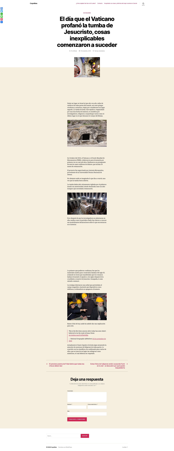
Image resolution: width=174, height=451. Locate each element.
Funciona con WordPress (65, 447)
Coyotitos (33, 3)
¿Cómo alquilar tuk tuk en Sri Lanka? (86, 3)
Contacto (99, 3)
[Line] (1, 16)
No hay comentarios (100, 51)
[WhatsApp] (1, 13)
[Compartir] (1, 22)
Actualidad (87, 12)
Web (68, 411)
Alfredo (75, 51)
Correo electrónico (93, 404)
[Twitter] (1, 11)
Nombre (69, 404)
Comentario (70, 391)
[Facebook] (1, 8)
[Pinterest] (1, 19)
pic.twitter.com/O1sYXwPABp (78, 335)
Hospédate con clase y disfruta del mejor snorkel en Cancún (120, 3)
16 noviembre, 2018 (86, 51)
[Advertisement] (20, 92)
